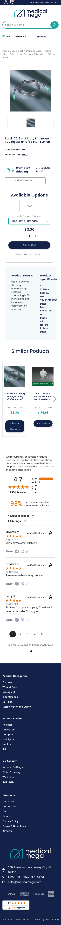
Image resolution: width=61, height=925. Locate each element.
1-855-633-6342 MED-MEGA (26, 877)
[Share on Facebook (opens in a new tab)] (17, 552)
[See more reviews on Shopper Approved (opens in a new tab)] (28, 551)
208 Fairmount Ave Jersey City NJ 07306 (29, 869)
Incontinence (10, 697)
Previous (3, 399)
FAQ (4, 811)
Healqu (6, 744)
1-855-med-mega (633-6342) (44, 2)
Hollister (7, 724)
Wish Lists (8, 777)
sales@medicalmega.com (24, 882)
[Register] (6, 2)
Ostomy (7, 682)
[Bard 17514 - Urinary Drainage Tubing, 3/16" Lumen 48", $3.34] (14, 376)
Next (54, 399)
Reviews (7, 831)
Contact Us (9, 806)
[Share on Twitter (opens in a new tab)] (22, 551)
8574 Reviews (20, 492)
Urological (8, 692)
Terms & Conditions (14, 826)
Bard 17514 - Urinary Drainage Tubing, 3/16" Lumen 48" (14, 396)
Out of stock (43, 423)
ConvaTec (8, 729)
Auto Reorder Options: (29, 216)
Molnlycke (8, 739)
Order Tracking (11, 772)
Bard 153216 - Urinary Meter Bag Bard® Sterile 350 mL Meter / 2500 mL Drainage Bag (43, 396)
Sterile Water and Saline (16, 706)
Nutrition (7, 701)
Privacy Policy (10, 821)
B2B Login (8, 782)
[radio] (43, 479)
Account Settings (12, 767)
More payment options (29, 254)
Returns (7, 816)
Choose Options (15, 426)
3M (4, 749)
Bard (24, 154)
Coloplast (8, 734)
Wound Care (9, 687)
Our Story (8, 801)
